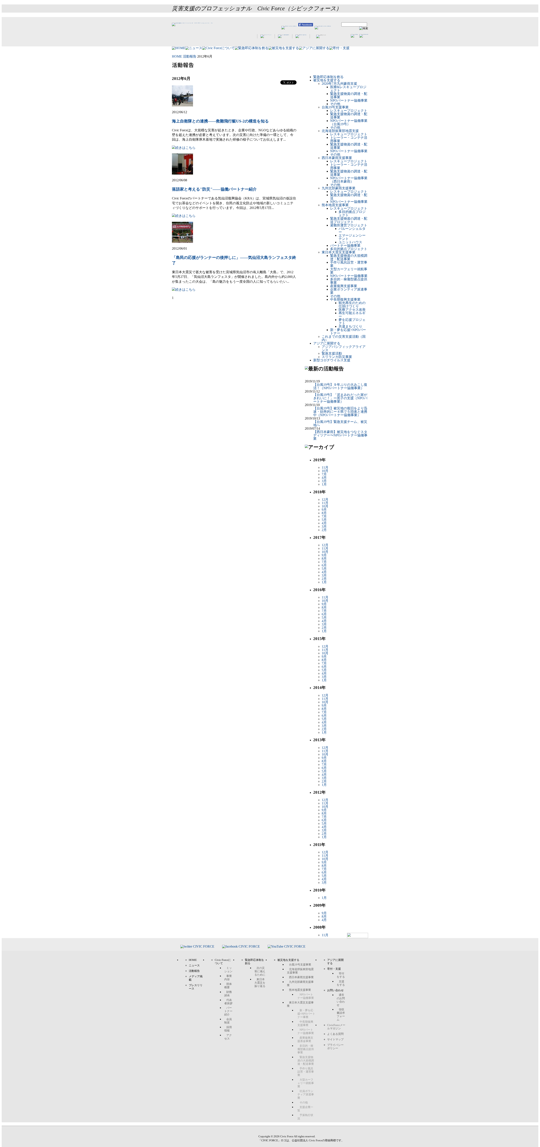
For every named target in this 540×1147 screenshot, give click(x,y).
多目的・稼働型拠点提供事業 (348, 280)
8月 (324, 513)
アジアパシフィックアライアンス (344, 348)
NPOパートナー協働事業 (348, 100)
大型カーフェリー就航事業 (348, 270)
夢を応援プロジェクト (352, 321)
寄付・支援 (334, 968)
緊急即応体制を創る (328, 77)
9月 (324, 509)
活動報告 (189, 56)
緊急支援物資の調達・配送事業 (348, 95)
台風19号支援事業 (335, 107)
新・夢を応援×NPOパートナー (348, 331)
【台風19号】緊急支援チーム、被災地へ (340, 423)
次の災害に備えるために (259, 971)
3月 (324, 481)
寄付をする (341, 975)
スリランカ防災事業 (337, 357)
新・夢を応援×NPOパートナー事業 (306, 1014)
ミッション (228, 969)
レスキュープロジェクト (348, 110)
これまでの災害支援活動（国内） (344, 338)
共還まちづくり (350, 326)
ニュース (194, 965)
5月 (324, 520)
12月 (325, 499)
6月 (324, 565)
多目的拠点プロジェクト (352, 213)
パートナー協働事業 (345, 245)
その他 (335, 104)
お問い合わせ (335, 990)
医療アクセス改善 (352, 309)
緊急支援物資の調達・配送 (348, 196)
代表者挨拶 (228, 1001)
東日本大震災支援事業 (338, 252)
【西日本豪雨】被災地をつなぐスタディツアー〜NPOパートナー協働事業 (340, 435)
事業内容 (228, 977)
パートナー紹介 (228, 1011)
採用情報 (228, 1029)
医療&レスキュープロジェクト (348, 88)
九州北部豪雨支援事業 (338, 188)
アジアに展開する (326, 343)
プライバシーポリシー (335, 1046)
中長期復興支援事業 (345, 299)
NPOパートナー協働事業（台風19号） (348, 122)
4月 (324, 477)
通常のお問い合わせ (341, 1000)
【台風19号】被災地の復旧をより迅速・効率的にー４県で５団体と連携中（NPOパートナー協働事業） (340, 411)
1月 (324, 484)
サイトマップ (335, 1039)
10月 (325, 471)
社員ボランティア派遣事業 (305, 1094)
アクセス (228, 1037)
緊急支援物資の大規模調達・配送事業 (348, 257)
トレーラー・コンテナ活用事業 (348, 139)
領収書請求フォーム (341, 1014)
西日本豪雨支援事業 (337, 158)
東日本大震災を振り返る (259, 983)
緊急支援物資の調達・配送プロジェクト (348, 220)
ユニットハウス (350, 242)
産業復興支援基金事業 (305, 1039)
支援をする (341, 983)
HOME (177, 56)
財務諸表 (228, 993)
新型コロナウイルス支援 (331, 360)
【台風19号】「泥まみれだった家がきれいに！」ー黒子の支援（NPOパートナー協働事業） (340, 398)
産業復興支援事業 (343, 286)
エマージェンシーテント (352, 237)
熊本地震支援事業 (335, 205)
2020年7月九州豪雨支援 (339, 83)
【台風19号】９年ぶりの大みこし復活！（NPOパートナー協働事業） (340, 386)
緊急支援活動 (332, 353)
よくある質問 (335, 1033)
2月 (324, 530)
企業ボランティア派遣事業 (348, 291)
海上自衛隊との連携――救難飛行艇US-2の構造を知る (220, 121)
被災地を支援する (326, 80)
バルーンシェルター (352, 230)
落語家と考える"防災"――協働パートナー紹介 (214, 189)
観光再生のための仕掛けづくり (352, 304)
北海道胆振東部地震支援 (340, 131)
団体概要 (228, 985)
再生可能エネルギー (352, 314)
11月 (325, 467)
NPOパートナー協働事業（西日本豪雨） (348, 179)
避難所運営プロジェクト (348, 225)
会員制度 (228, 1021)
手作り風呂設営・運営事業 (348, 264)
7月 (324, 474)
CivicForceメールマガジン (336, 1026)
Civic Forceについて (223, 961)
